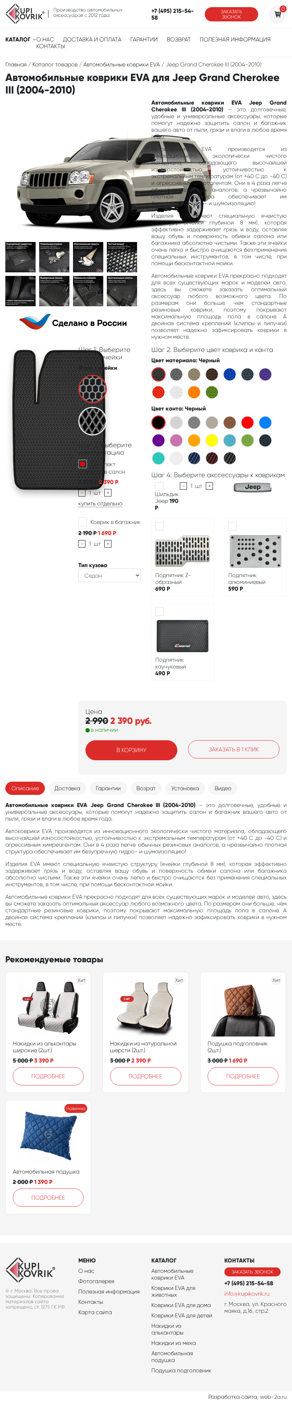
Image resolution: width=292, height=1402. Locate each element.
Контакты (50, 46)
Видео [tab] (223, 788)
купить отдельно (100, 503)
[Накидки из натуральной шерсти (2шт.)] (146, 1008)
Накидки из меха (173, 1343)
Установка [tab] (185, 788)
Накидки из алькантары (167, 1329)
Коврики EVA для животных (173, 1291)
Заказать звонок (231, 14)
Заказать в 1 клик (234, 749)
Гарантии (144, 39)
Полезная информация (235, 39)
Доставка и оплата (92, 39)
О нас (45, 39)
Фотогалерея (96, 1281)
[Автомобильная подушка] (48, 1136)
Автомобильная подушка (46, 1171)
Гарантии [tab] (108, 788)
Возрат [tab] (146, 788)
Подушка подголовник (181, 1370)
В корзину (131, 750)
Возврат (179, 39)
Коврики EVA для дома (181, 1305)
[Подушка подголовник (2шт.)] (243, 1008)
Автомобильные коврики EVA (172, 1274)
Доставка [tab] (67, 788)
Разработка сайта (232, 1396)
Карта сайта (95, 1312)
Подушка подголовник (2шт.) (238, 1047)
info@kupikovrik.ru (247, 1293)
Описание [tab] (25, 788)
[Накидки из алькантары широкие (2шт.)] (48, 1008)
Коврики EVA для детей (181, 1315)
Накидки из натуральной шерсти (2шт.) (143, 1047)
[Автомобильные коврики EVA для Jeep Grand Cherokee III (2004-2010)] (20, 256)
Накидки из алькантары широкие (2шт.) (44, 1047)
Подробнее (48, 1076)
